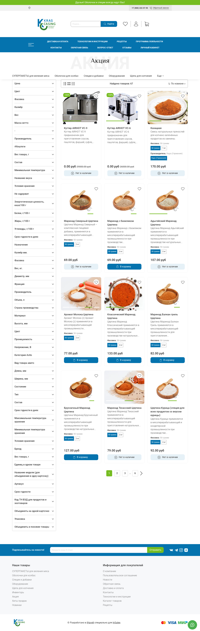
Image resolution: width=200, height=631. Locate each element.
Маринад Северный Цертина (81, 220)
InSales (116, 622)
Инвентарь (18, 592)
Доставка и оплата (57, 41)
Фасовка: (160, 143)
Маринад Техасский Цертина (124, 407)
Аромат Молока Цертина (78, 314)
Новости (107, 579)
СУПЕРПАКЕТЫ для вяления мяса (30, 75)
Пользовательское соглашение (120, 575)
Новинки (17, 605)
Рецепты (122, 41)
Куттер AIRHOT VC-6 (119, 128)
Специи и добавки (94, 75)
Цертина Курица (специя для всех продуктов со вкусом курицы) (167, 411)
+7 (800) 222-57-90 (140, 8)
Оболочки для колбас (66, 75)
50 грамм (155, 148)
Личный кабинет (150, 47)
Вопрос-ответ (105, 47)
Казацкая (156, 128)
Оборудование (117, 75)
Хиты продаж (19, 600)
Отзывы (126, 47)
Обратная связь (79, 47)
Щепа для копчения (141, 75)
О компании (109, 571)
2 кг (77, 244)
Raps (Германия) (158, 158)
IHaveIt (90, 622)
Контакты (56, 47)
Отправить (155, 549)
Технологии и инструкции (92, 41)
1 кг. (164, 148)
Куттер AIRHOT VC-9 (75, 128)
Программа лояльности (149, 41)
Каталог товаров (112, 600)
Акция (15, 596)
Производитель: (167, 153)
